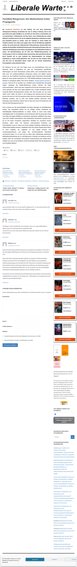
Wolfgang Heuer (58, 544)
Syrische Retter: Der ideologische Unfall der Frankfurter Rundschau (8, 172)
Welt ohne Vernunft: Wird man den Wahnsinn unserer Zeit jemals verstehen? (64, 523)
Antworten (5, 213)
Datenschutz (70, 1)
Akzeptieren (35, 559)
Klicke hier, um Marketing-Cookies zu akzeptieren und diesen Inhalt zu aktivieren (64, 420)
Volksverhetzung (44, 181)
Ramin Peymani (16, 25)
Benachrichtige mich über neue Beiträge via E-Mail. (19, 340)
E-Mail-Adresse (8, 326)
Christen (8, 181)
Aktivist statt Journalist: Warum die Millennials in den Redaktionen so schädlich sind (26, 172)
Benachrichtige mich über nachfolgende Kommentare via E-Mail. (23, 336)
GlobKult (69, 374)
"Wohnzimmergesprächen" (60, 180)
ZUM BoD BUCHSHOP (65, 208)
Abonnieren (57, 38)
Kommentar (6, 296)
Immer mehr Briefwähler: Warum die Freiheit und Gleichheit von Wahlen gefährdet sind (64, 486)
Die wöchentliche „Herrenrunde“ (60, 117)
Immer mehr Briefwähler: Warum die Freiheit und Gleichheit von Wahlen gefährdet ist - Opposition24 (64, 479)
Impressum (63, 1)
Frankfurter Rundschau (25, 181)
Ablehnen (54, 559)
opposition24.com (58, 178)
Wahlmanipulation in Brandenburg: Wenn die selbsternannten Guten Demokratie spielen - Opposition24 (63, 463)
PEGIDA (35, 181)
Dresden (14, 181)
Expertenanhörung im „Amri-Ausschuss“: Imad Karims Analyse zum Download (64, 501)
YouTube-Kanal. (65, 142)
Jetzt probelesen (67, 203)
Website (5, 331)
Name (5, 321)
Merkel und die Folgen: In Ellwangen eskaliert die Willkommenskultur (40, 172)
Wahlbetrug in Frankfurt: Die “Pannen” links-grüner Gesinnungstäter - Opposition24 (63, 450)
